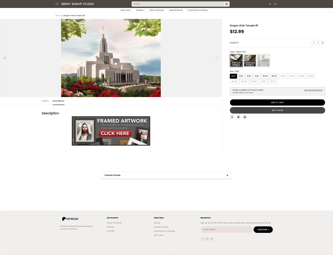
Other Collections (157, 10)
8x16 (249, 76)
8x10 (241, 76)
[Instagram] (207, 239)
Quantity (234, 43)
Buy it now (277, 110)
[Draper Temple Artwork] (111, 131)
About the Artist (114, 223)
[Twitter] (238, 117)
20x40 (234, 81)
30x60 (254, 81)
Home (58, 15)
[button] (57, 4)
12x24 (283, 76)
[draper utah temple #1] (111, 58)
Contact (111, 231)
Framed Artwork (161, 227)
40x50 (264, 81)
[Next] (217, 58)
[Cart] (275, 4)
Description (58, 100)
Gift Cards (158, 235)
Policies (110, 227)
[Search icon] (227, 4)
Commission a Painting (197, 10)
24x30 (311, 76)
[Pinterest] (245, 117)
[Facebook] (232, 117)
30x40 (244, 81)
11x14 (257, 76)
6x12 (233, 76)
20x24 (292, 76)
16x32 (301, 76)
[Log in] (270, 4)
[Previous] (5, 58)
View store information (313, 90)
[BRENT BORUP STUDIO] (77, 4)
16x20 (274, 76)
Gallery (45, 100)
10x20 (265, 76)
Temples (140, 10)
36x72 (273, 81)
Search (157, 223)
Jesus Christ (125, 10)
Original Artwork (175, 10)
